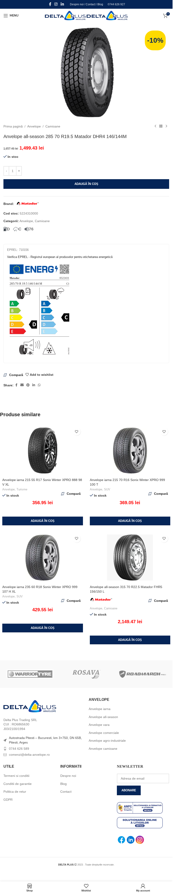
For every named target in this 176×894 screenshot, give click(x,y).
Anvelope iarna (99, 709)
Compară (16, 375)
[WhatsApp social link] (39, 385)
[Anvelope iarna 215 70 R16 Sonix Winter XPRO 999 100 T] (130, 450)
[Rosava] (86, 674)
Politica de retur (14, 791)
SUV (107, 489)
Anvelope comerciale (104, 733)
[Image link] (29, 706)
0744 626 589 (19, 748)
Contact (90, 4)
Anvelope (34, 126)
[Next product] (166, 126)
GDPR (8, 799)
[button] (42, 521)
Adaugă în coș (86, 184)
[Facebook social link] (50, 4)
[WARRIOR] (30, 674)
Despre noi (77, 4)
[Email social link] (22, 385)
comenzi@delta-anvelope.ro (29, 754)
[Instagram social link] (56, 4)
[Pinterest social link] (28, 385)
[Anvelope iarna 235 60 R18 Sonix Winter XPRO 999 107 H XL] (42, 557)
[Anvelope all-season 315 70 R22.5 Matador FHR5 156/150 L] (130, 557)
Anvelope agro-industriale (107, 740)
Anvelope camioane (103, 748)
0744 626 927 (116, 4)
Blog (100, 4)
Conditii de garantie (17, 784)
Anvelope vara (99, 725)
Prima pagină (13, 126)
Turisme (21, 489)
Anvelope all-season (103, 717)
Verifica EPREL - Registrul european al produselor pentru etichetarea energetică (60, 257)
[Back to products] (161, 126)
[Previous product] (155, 126)
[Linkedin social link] (62, 4)
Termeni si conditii (16, 776)
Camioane (52, 126)
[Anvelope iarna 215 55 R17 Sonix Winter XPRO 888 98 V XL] (42, 450)
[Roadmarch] (142, 674)
